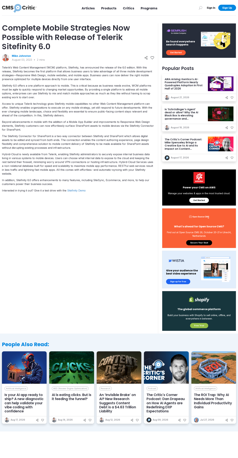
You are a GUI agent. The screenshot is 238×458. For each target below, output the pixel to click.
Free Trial (199, 325)
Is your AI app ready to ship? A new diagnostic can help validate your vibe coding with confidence (24, 402)
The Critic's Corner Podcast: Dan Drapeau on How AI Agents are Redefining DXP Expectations (166, 402)
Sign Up (227, 7)
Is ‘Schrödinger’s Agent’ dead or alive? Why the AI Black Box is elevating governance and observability (181, 115)
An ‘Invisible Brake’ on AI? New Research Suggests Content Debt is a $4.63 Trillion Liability (117, 402)
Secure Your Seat (199, 242)
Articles (88, 8)
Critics (128, 8)
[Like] (152, 58)
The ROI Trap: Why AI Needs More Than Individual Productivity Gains (213, 400)
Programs (149, 8)
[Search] (200, 8)
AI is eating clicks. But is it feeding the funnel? (71, 396)
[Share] (146, 58)
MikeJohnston (21, 55)
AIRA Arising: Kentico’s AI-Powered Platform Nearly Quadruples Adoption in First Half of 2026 (184, 83)
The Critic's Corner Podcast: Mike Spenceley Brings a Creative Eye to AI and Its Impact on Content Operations (183, 146)
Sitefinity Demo (76, 190)
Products (108, 8)
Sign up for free (178, 281)
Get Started (176, 52)
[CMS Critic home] (19, 8)
